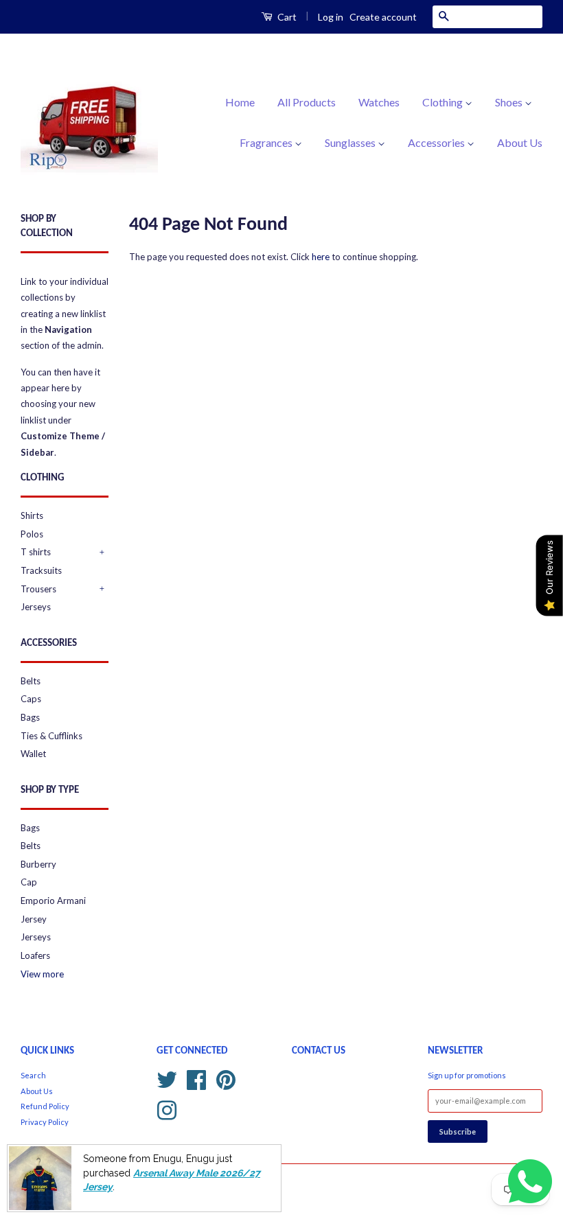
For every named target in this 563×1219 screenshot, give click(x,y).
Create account (383, 17)
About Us (519, 142)
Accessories (437, 142)
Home (240, 101)
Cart (286, 17)
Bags (30, 717)
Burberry (38, 864)
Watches (379, 101)
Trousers (38, 588)
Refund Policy (45, 1106)
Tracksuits (41, 570)
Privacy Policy (45, 1121)
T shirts (36, 551)
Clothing (443, 101)
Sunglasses (351, 142)
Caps (31, 698)
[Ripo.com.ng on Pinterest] (226, 1077)
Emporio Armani (53, 900)
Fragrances (267, 142)
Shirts (32, 515)
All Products (306, 101)
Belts (31, 680)
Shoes (510, 101)
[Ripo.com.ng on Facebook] (196, 1077)
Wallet (33, 753)
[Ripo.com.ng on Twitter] (167, 1077)
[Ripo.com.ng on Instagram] (167, 1108)
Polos (32, 534)
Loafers (35, 955)
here (321, 256)
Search (33, 1075)
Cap (29, 881)
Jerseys (36, 606)
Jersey (34, 919)
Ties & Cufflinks (51, 735)
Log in (330, 17)
